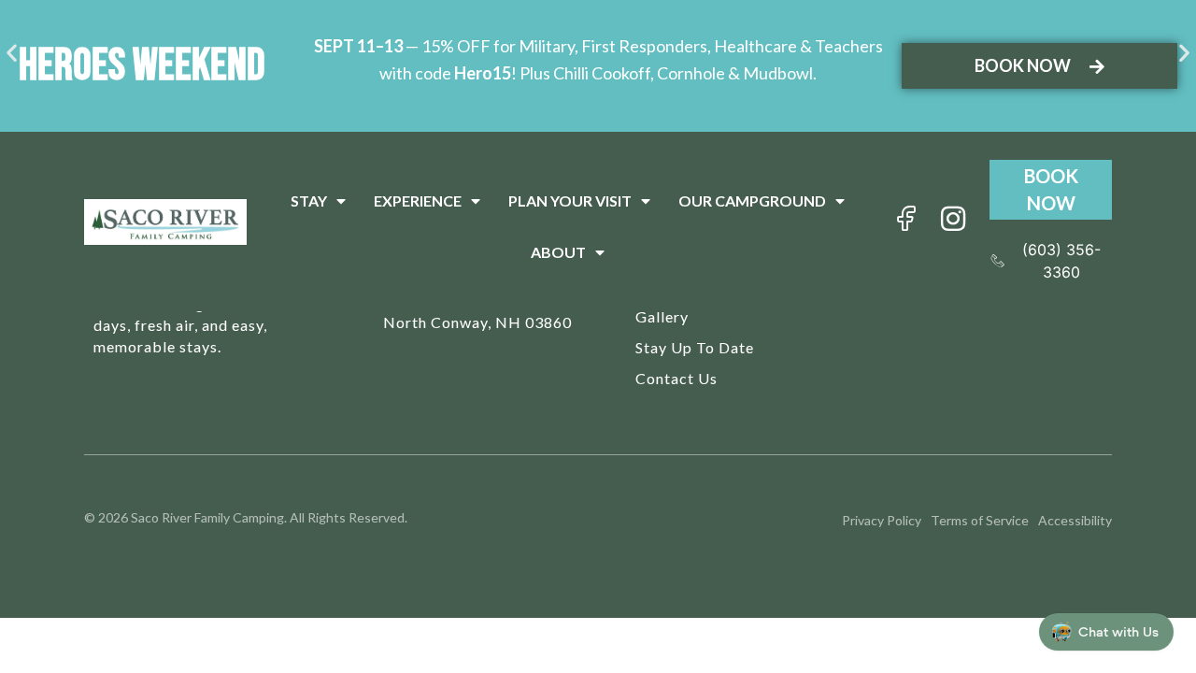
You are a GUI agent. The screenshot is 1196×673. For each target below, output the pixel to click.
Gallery (662, 316)
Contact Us (676, 378)
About (558, 252)
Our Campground (752, 200)
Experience (418, 200)
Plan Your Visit (570, 200)
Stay (309, 200)
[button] (11, 52)
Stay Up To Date (694, 347)
